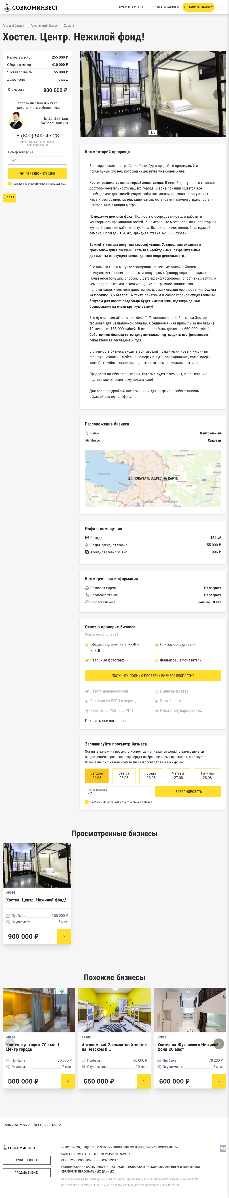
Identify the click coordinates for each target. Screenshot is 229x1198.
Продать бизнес (165, 7)
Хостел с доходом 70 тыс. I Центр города (32, 1047)
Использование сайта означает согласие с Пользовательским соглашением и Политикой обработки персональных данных (130, 1169)
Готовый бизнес (13, 25)
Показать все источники (106, 720)
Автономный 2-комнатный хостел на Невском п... (114, 1047)
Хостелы (69, 25)
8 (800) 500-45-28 (38, 135)
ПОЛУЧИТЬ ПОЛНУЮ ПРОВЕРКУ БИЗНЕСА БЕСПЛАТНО (153, 676)
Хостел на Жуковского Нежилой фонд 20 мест (187, 1047)
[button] (218, 94)
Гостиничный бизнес (43, 25)
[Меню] (222, 7)
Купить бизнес (131, 7)
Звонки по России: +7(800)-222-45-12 (32, 1125)
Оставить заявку (198, 7)
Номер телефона (20, 152)
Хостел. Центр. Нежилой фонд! (36, 900)
